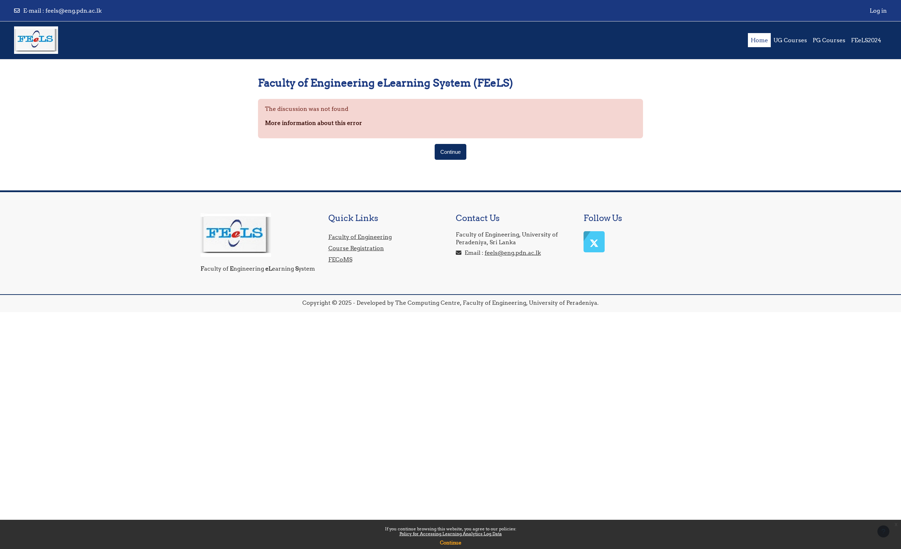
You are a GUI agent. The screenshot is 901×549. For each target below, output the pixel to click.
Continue (450, 542)
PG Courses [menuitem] (829, 40)
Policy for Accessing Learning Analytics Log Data (450, 533)
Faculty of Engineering (360, 236)
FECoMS (340, 259)
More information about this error (313, 122)
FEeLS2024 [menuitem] (866, 40)
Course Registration (356, 248)
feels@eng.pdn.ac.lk (73, 10)
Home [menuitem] (759, 40)
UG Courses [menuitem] (790, 40)
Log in (878, 10)
